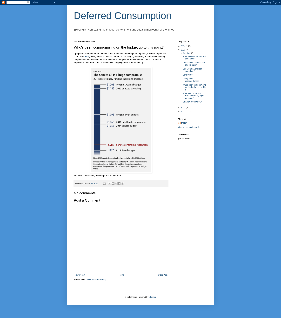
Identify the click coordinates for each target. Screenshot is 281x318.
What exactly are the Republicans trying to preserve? (193, 95)
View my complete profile (189, 127)
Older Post (162, 275)
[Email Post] (104, 183)
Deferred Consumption (122, 15)
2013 (183, 50)
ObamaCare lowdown (192, 102)
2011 (183, 111)
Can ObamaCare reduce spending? (194, 70)
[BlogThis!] (112, 183)
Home (121, 275)
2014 (183, 46)
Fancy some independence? (191, 80)
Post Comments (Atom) (96, 280)
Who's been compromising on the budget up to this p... (194, 87)
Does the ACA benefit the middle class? (194, 64)
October (187, 53)
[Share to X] (116, 183)
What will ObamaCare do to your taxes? (195, 57)
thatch (184, 123)
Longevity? (188, 75)
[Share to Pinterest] (122, 183)
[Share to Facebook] (119, 183)
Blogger (152, 297)
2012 (183, 107)
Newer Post (80, 275)
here (87, 56)
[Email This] (109, 183)
